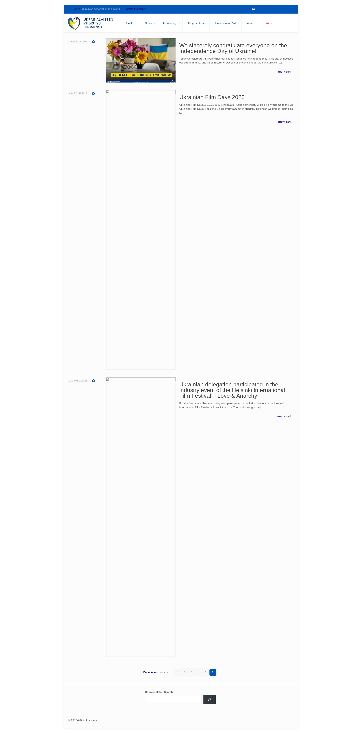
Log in (76, 8)
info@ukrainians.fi (136, 8)
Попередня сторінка (155, 672)
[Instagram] (284, 9)
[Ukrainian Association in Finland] (90, 23)
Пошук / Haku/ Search (159, 691)
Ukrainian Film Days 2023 (212, 97)
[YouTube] (272, 9)
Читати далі (284, 71)
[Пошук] (209, 699)
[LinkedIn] (278, 9)
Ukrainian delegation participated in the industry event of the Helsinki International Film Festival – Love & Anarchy (232, 390)
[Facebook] (259, 9)
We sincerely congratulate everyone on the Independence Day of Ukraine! (233, 48)
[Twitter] (265, 9)
